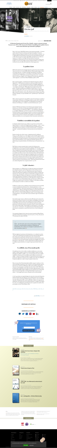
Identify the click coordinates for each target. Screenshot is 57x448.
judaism (10, 40)
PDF (44, 40)
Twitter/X (37, 441)
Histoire (32, 7)
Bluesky (37, 435)
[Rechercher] (51, 3)
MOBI (50, 40)
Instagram (37, 439)
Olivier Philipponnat (25, 398)
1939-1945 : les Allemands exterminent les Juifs (31, 382)
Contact (27, 435)
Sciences (35, 7)
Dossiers (20, 438)
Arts (20, 7)
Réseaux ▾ (44, 0)
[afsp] (26, 424)
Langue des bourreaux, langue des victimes (30, 351)
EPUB (47, 40)
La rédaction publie (23, 0)
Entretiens (46, 7)
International (24, 7)
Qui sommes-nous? (29, 0)
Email (22, 327)
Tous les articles (35, 0)
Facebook (44, 434)
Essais (38, 7)
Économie (17, 7)
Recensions (42, 7)
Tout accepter (26, 445)
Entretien (22, 349)
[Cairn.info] (33, 424)
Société (14, 7)
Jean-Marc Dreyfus (24, 370)
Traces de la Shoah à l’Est (27, 368)
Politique (10, 7)
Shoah (7, 40)
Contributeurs (28, 438)
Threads (37, 438)
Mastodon (37, 437)
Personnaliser (32, 445)
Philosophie (28, 7)
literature (12, 40)
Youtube (44, 435)
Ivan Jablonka (24, 357)
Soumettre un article (16, 0)
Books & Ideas (49, 0)
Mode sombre (40, 0)
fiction (18, 40)
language (15, 40)
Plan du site (28, 441)
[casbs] (22, 424)
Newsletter (37, 434)
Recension (25, 26)
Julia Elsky (27, 36)
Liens (27, 439)
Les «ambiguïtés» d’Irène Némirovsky (31, 396)
